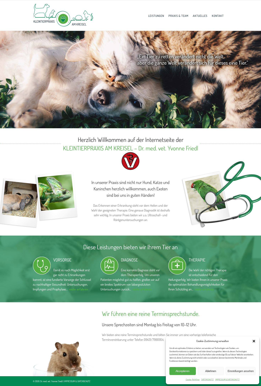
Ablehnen (210, 371)
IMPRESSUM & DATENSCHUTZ (227, 379)
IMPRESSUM (69, 381)
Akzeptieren (182, 371)
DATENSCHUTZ (207, 379)
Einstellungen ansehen (241, 371)
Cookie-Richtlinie (193, 379)
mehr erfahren (142, 289)
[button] (254, 341)
